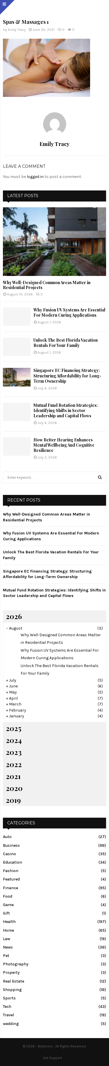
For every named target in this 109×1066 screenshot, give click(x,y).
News (8, 947)
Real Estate (13, 981)
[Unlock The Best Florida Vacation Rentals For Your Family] (17, 347)
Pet (6, 955)
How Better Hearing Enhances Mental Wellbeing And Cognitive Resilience (63, 445)
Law (6, 938)
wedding (11, 1023)
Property (11, 972)
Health (9, 921)
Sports (9, 998)
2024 (14, 740)
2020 (14, 788)
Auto (7, 836)
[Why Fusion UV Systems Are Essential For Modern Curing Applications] (17, 316)
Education (12, 862)
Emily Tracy (17, 30)
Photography (15, 964)
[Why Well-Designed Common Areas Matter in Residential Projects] (54, 241)
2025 (13, 728)
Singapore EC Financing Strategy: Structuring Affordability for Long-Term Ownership (67, 376)
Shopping (12, 989)
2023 (14, 752)
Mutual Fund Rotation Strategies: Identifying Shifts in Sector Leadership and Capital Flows (65, 410)
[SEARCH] (100, 477)
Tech (7, 1006)
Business (11, 845)
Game (8, 904)
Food (7, 896)
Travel (8, 1014)
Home (8, 930)
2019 (13, 800)
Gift (6, 913)
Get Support (52, 1058)
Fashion (10, 870)
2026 (14, 616)
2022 (14, 764)
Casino (9, 853)
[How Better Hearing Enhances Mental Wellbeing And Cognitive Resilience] (17, 446)
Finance (10, 887)
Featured (11, 879)
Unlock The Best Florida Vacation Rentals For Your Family (65, 342)
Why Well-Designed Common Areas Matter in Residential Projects (46, 285)
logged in (35, 176)
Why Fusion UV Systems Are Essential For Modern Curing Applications (69, 312)
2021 (13, 776)
